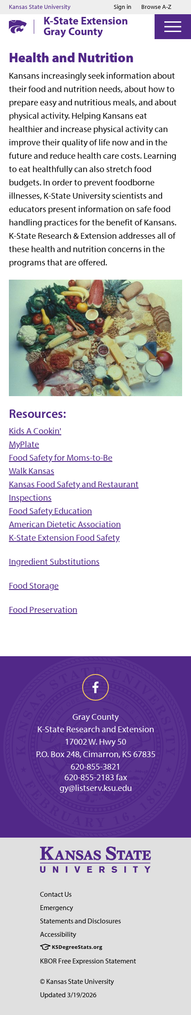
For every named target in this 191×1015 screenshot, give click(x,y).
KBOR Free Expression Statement (88, 961)
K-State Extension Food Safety (64, 537)
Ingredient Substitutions (54, 561)
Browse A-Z (156, 7)
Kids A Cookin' (35, 430)
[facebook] (95, 687)
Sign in (122, 7)
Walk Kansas (31, 470)
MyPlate (24, 444)
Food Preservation (43, 609)
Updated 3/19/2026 (68, 995)
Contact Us (56, 894)
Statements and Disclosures (80, 921)
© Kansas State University (77, 981)
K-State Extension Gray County (86, 26)
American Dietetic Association (65, 524)
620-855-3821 (95, 766)
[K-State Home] (18, 26)
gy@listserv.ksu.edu (96, 787)
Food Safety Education (50, 510)
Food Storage (34, 585)
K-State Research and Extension (95, 729)
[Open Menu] (173, 26)
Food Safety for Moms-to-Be (60, 457)
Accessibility (58, 934)
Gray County (95, 716)
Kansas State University (40, 7)
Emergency (56, 907)
